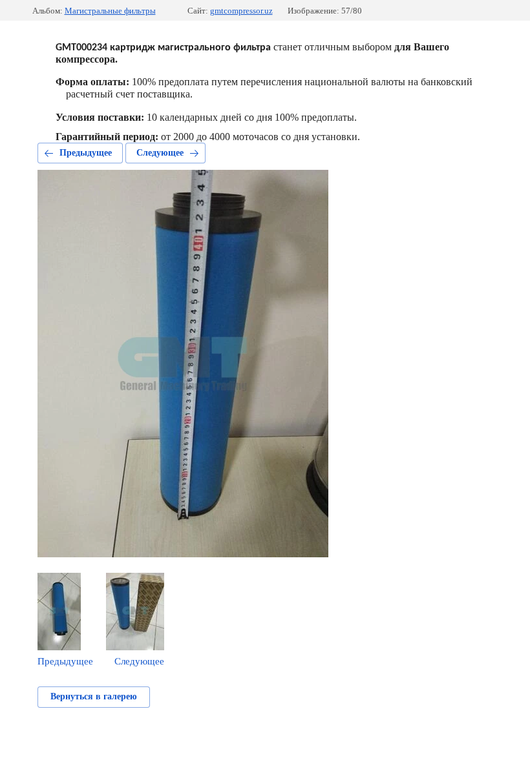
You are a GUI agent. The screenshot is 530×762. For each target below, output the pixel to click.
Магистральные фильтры (110, 10)
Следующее (160, 153)
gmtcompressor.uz (241, 10)
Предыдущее (85, 153)
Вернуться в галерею (93, 696)
